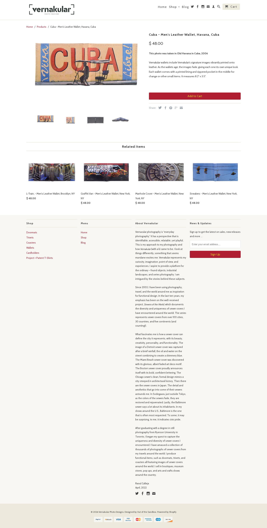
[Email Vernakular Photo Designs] (208, 7)
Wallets (30, 247)
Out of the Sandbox (146, 512)
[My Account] (213, 7)
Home (162, 7)
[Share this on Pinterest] (169, 107)
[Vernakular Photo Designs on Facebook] (197, 7)
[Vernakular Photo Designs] (51, 10)
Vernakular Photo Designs (111, 512)
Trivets (30, 237)
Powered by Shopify (166, 512)
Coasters (31, 242)
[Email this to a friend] (180, 107)
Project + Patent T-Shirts (39, 257)
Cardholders (32, 252)
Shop (174, 7)
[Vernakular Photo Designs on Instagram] (203, 7)
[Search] (219, 7)
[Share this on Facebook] (164, 107)
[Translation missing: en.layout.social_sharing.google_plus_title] (175, 107)
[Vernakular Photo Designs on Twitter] (192, 7)
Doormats (31, 232)
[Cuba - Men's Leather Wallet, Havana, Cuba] (85, 70)
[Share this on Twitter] (159, 107)
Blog (185, 7)
